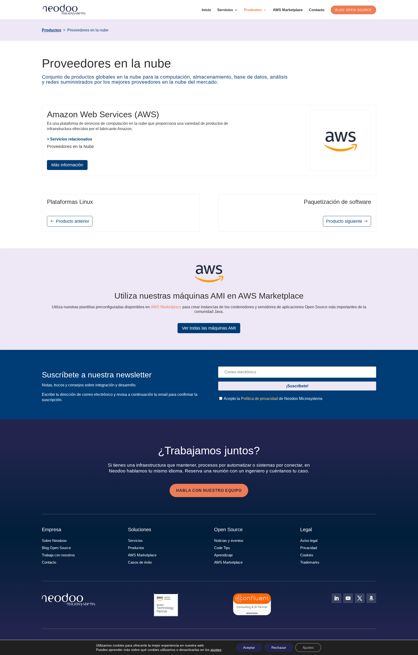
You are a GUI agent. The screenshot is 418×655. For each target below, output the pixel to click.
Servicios (225, 10)
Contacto (316, 10)
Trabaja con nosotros (58, 555)
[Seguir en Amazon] (371, 598)
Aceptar (249, 647)
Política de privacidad (259, 399)
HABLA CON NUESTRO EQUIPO (209, 490)
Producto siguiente (344, 221)
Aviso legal (308, 540)
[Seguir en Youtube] (348, 598)
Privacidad (308, 548)
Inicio (206, 10)
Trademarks (309, 562)
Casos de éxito (140, 562)
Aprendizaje (223, 555)
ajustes (215, 650)
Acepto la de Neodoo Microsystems (272, 399)
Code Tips (222, 548)
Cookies (306, 555)
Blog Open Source (56, 548)
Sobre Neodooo (54, 540)
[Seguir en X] (360, 598)
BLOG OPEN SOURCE (353, 10)
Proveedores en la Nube (70, 146)
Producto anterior (72, 221)
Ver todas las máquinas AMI (209, 328)
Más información (67, 164)
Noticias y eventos (228, 540)
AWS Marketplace (288, 10)
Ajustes (308, 647)
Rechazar (278, 647)
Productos (253, 10)
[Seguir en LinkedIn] (336, 598)
